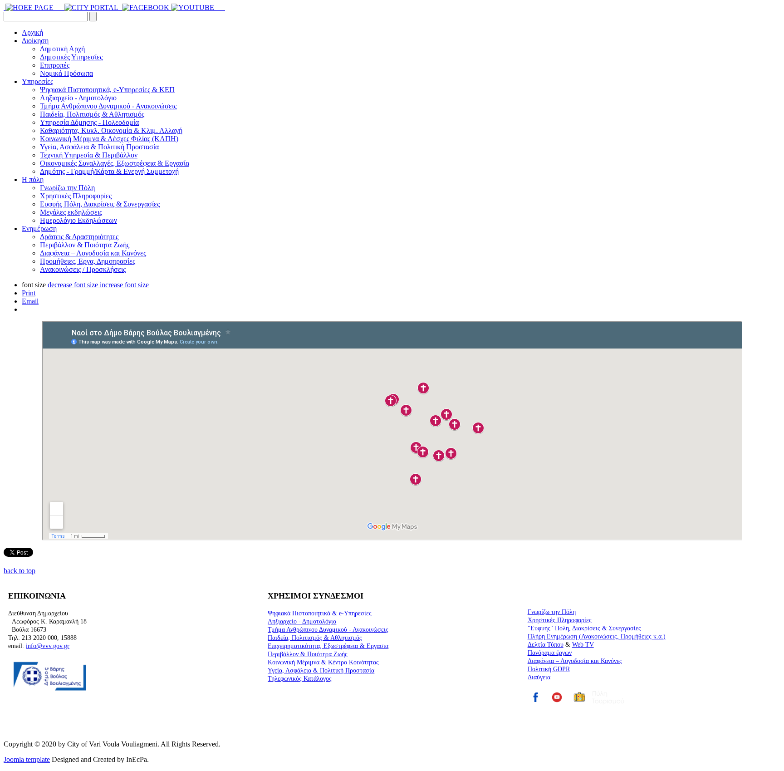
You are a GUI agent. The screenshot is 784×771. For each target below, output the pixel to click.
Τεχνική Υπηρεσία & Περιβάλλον (88, 155)
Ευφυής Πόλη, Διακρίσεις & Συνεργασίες (100, 204)
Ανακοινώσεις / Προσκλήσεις (83, 269)
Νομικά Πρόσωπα (66, 73)
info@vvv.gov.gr (47, 646)
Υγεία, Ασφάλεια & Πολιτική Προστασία (99, 147)
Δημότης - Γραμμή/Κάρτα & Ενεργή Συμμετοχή (109, 171)
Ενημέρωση (39, 228)
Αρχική (32, 32)
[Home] (4, 7)
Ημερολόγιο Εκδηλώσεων (78, 220)
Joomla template (27, 759)
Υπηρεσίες (37, 81)
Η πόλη (33, 179)
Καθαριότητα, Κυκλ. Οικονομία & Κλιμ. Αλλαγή (111, 130)
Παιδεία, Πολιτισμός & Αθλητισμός (92, 114)
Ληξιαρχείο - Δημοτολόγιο (78, 98)
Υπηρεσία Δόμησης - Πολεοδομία (89, 122)
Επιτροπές (54, 65)
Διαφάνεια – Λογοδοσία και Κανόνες (93, 253)
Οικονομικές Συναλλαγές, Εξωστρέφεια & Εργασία (114, 163)
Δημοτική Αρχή (62, 49)
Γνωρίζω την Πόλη (67, 188)
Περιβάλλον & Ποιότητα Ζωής (84, 245)
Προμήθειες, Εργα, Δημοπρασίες (87, 261)
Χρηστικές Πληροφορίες (76, 196)
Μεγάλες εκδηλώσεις (71, 212)
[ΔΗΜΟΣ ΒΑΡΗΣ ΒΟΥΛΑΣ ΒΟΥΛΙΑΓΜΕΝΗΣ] (30, 7)
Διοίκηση (35, 40)
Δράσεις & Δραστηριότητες (79, 237)
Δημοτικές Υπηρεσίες (71, 57)
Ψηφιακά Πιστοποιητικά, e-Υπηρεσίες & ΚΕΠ (107, 89)
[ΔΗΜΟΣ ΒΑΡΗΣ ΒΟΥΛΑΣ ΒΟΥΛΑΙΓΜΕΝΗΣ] (58, 7)
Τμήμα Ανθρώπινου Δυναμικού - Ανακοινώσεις (108, 106)
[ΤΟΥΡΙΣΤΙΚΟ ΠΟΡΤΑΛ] (92, 7)
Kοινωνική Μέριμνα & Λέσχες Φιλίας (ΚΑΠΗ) (109, 138)
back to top (19, 571)
